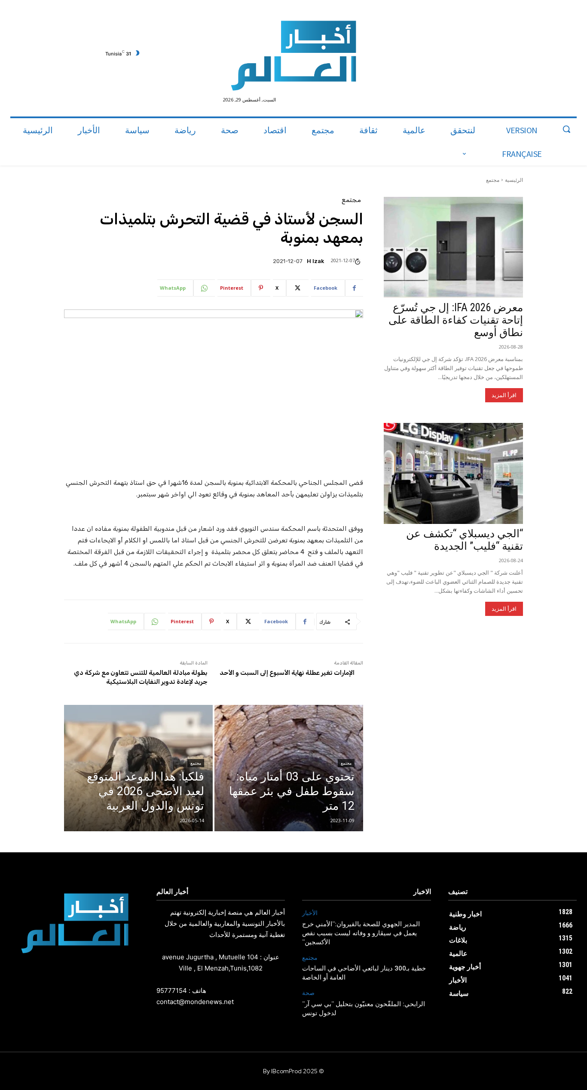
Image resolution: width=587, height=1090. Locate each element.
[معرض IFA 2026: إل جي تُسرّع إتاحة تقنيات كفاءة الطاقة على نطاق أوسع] (453, 247)
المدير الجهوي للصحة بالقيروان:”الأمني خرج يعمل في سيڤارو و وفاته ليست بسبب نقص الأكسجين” (361, 933)
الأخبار (310, 913)
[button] (566, 129)
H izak (315, 261)
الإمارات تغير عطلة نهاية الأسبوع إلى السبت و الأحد (287, 673)
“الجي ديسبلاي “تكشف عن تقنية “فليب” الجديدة (464, 539)
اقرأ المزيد (504, 395)
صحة (308, 993)
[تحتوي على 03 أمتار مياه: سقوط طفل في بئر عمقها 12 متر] (288, 768)
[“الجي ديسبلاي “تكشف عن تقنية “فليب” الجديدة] (453, 473)
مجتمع (492, 180)
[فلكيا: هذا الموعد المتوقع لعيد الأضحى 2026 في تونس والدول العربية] (138, 768)
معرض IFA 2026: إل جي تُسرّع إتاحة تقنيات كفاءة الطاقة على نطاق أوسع (455, 320)
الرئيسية (514, 180)
